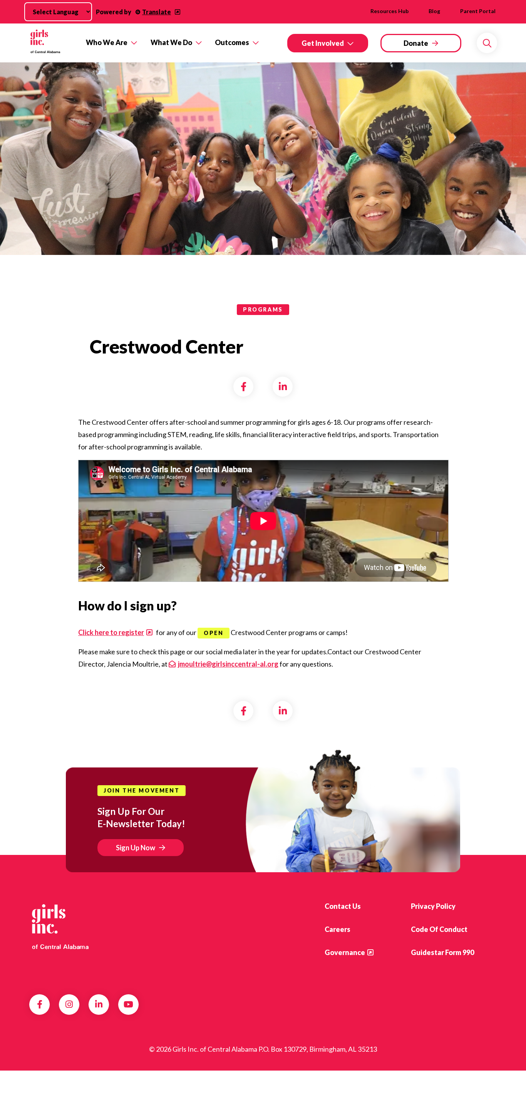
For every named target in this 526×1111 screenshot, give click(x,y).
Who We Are (106, 42)
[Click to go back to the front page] (52, 43)
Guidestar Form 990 (442, 952)
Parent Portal (478, 11)
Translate (156, 11)
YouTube (128, 1004)
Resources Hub (389, 11)
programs (263, 309)
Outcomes (232, 42)
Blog (434, 11)
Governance (345, 952)
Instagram (69, 1004)
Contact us (343, 906)
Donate (416, 43)
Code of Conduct (439, 929)
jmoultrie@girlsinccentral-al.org (228, 664)
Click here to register (111, 632)
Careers (337, 929)
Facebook (40, 1004)
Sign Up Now (135, 847)
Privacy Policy (433, 906)
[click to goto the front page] (60, 926)
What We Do (171, 42)
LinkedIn (99, 1004)
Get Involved (323, 43)
